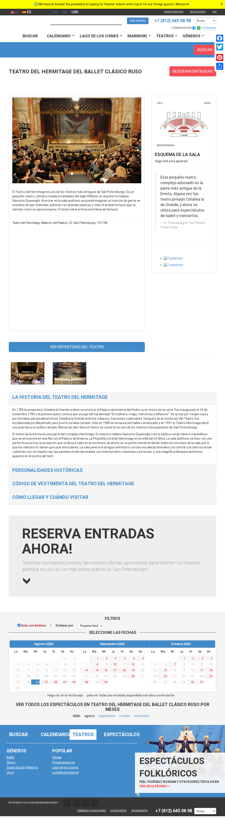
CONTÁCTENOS (118, 810)
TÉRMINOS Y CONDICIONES (91, 810)
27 (46, 682)
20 (165, 676)
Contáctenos (209, 27)
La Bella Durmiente (65, 772)
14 (86, 670)
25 (210, 676)
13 (165, 670)
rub (55, 12)
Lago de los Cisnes (99, 36)
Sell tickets (138, 20)
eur (64, 12)
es (28, 12)
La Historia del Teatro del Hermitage (60, 397)
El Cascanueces (63, 762)
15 (96, 670)
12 (133, 664)
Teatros (165, 36)
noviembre (141, 716)
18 (124, 670)
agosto (90, 716)
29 (64, 682)
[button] (22, 140)
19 (133, 670)
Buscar (30, 36)
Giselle (57, 757)
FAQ (214, 12)
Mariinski (137, 36)
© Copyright (16, 803)
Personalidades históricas (47, 470)
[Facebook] (219, 38)
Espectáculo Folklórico (22, 767)
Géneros (191, 36)
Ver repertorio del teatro (77, 347)
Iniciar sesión (139, 810)
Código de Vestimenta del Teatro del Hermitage (73, 483)
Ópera (11, 762)
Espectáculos (122, 734)
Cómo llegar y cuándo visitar (50, 497)
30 (73, 682)
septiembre (107, 716)
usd (74, 12)
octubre (124, 716)
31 (201, 682)
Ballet (11, 757)
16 (105, 670)
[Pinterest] (219, 57)
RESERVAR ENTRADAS (193, 71)
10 (114, 664)
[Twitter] (219, 47)
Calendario (59, 36)
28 (55, 682)
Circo (10, 772)
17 (114, 670)
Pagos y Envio (198, 12)
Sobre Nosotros (173, 12)
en (16, 12)
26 (37, 682)
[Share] (219, 66)
